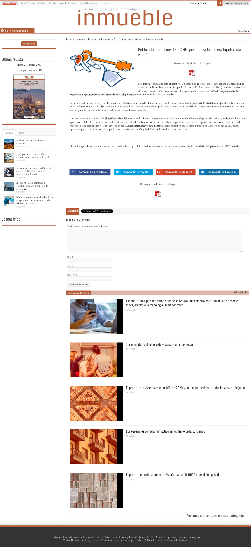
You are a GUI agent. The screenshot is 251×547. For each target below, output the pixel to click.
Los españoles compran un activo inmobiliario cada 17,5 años (165, 431)
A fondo (41, 3)
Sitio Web (72, 274)
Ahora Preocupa (28, 3)
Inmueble (144, 537)
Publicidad (171, 540)
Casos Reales (111, 537)
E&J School (157, 537)
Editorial (52, 3)
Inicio (69, 39)
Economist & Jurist (93, 537)
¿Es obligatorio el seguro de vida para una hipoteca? (159, 344)
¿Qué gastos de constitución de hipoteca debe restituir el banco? (32, 156)
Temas (20, 132)
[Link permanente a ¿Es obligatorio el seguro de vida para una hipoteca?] (96, 359)
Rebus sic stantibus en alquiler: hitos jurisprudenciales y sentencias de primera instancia (34, 200)
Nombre (71, 257)
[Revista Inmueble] (125, 17)
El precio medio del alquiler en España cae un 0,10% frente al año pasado (173, 474)
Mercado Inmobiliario (88, 3)
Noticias (79, 39)
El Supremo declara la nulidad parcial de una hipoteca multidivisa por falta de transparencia (79, 30)
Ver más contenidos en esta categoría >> (217, 515)
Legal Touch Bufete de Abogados (182, 537)
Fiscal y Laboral (129, 537)
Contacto (183, 540)
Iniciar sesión (29, 44)
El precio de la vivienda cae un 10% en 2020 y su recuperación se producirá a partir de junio (185, 388)
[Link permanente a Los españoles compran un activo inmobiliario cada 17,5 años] (96, 446)
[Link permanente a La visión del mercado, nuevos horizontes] (9, 144)
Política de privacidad (131, 540)
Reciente (9, 132)
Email (70, 266)
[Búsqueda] (219, 3)
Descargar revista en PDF (29, 70)
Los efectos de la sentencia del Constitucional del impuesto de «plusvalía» (32, 185)
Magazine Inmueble (68, 3)
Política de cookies (154, 540)
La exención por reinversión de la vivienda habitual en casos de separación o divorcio (33, 171)
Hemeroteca (106, 3)
